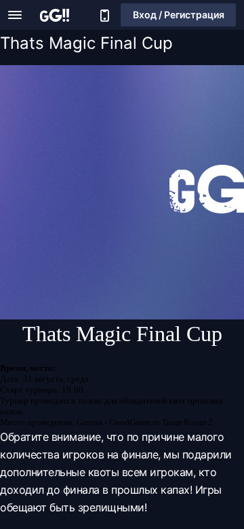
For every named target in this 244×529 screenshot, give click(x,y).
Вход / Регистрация (178, 14)
